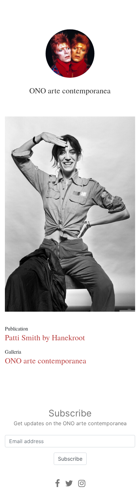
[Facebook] (57, 483)
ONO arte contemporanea (70, 90)
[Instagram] (82, 483)
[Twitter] (69, 483)
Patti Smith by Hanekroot (45, 337)
